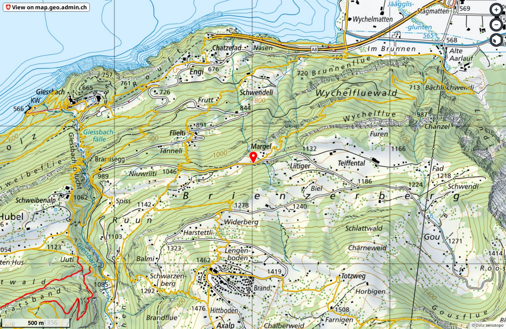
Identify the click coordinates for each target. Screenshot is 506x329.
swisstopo (495, 325)
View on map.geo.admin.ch (49, 7)
